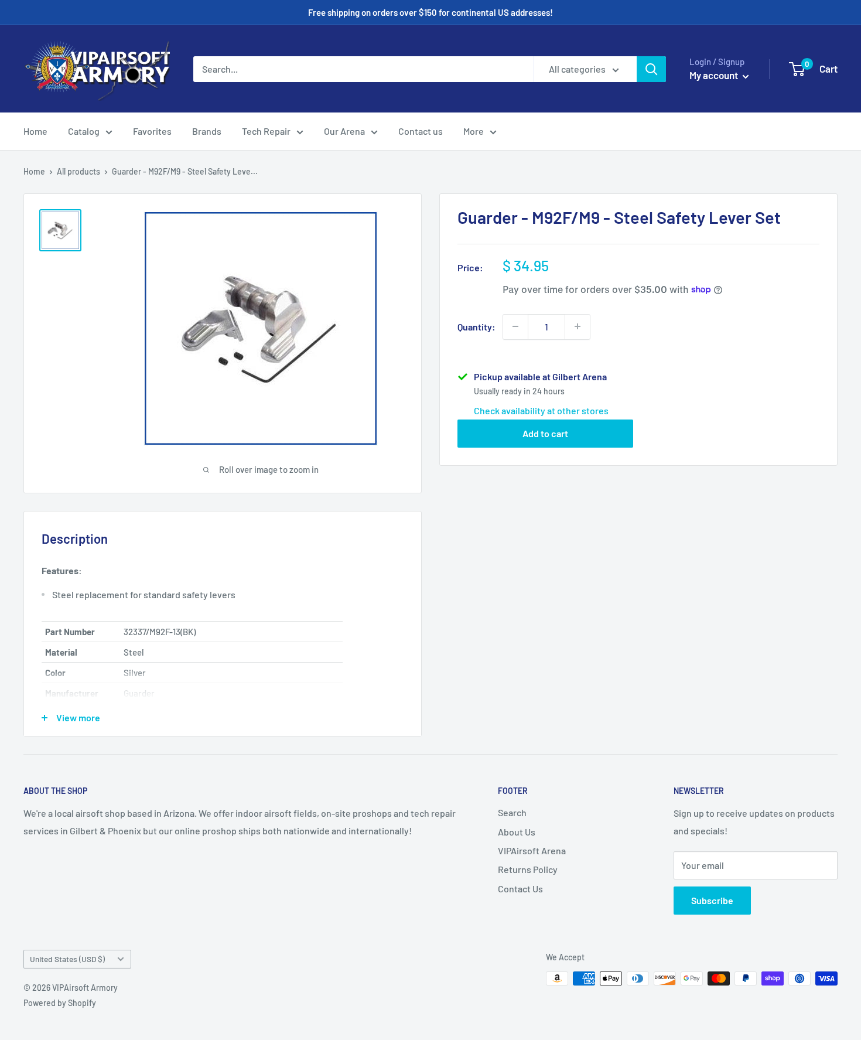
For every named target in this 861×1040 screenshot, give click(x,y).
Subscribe (712, 900)
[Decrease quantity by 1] (515, 326)
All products (78, 171)
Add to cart (545, 432)
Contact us (420, 131)
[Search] (651, 69)
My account (714, 75)
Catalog (84, 131)
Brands (206, 131)
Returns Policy (528, 869)
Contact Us (520, 888)
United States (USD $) (67, 959)
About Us (516, 831)
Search (512, 812)
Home (35, 131)
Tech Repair (266, 131)
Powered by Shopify (59, 1003)
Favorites (152, 131)
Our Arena (344, 131)
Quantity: (476, 326)
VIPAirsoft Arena (532, 850)
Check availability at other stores (541, 409)
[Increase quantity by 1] (577, 326)
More (473, 131)
